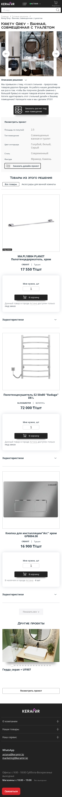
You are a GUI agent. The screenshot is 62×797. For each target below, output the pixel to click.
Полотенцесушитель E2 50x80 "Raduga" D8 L (31, 396)
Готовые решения (20, 16)
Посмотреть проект (31, 690)
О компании (9, 721)
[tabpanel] (31, 660)
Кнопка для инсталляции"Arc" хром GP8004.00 (31, 535)
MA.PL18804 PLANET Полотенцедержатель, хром (31, 258)
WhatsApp (8, 750)
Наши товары (10, 729)
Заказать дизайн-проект (26, 166)
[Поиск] (58, 9)
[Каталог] (24, 3)
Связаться (11, 791)
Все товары (11, 184)
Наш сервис (9, 737)
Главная (5, 16)
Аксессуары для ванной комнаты (39, 184)
